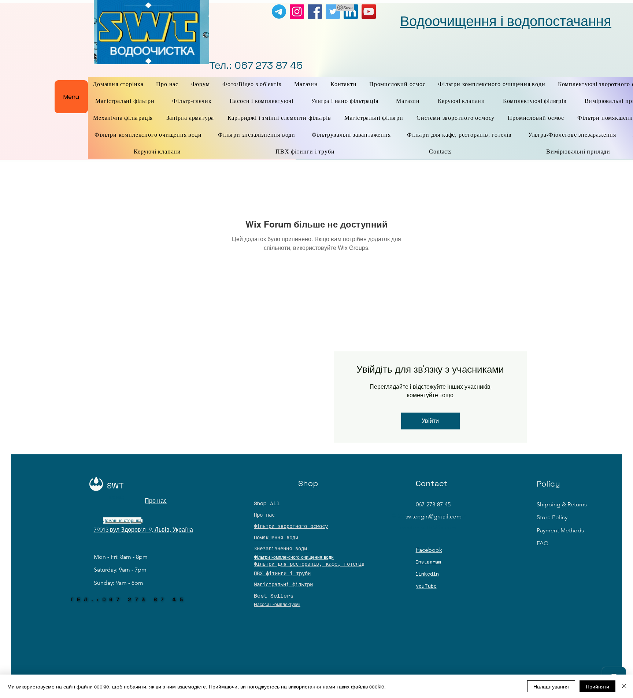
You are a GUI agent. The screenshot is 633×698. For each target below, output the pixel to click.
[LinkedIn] (351, 11)
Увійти (430, 421)
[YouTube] (369, 11)
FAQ (542, 543)
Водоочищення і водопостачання (505, 21)
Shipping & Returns (562, 504)
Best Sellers (273, 596)
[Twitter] (333, 11)
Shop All (267, 503)
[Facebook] (315, 11)
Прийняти (597, 686)
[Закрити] (624, 686)
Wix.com (444, 527)
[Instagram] (297, 11)
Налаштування (551, 686)
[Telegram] (279, 11)
